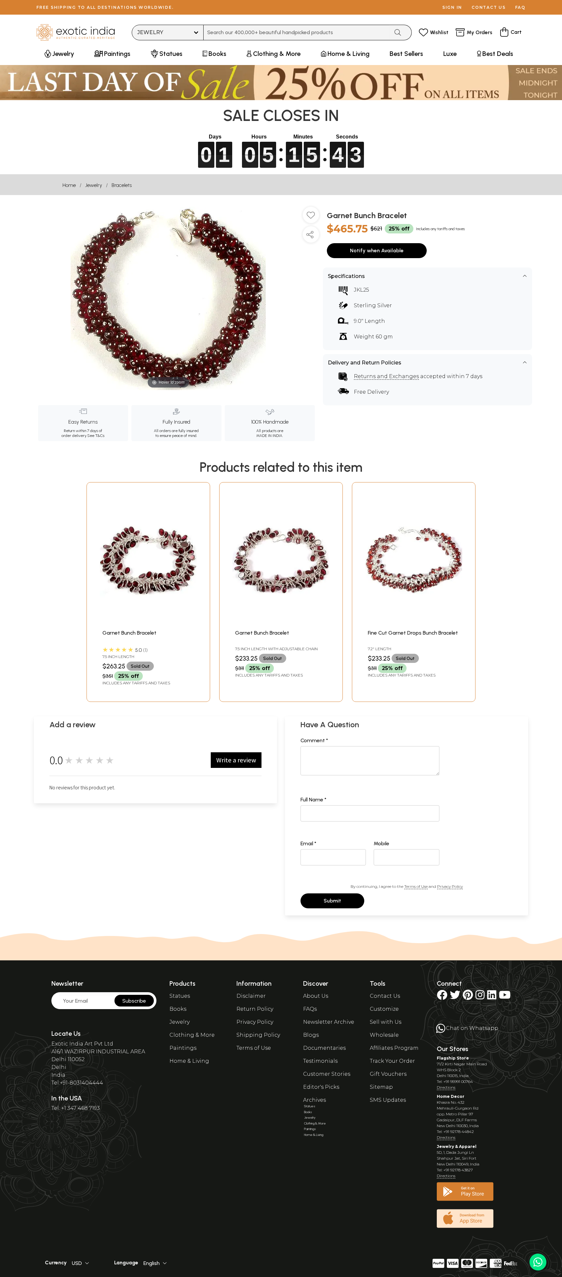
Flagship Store (453, 1058)
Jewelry (93, 185)
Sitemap (381, 1087)
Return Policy (254, 1009)
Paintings (182, 1048)
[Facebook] (442, 997)
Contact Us (385, 996)
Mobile (381, 843)
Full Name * (314, 799)
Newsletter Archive (328, 1022)
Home (69, 185)
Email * (308, 843)
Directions (446, 1087)
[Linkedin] (491, 997)
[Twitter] (455, 997)
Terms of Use (416, 886)
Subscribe (134, 1001)
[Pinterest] (468, 997)
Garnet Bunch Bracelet (129, 633)
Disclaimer (251, 996)
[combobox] (296, 32)
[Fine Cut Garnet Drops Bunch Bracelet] (413, 623)
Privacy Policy (450, 886)
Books (177, 1009)
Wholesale (384, 1035)
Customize (384, 1009)
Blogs (311, 1035)
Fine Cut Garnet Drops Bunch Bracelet (413, 633)
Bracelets (122, 185)
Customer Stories (326, 1074)
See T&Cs (95, 435)
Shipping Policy (258, 1035)
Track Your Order (392, 1061)
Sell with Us (385, 1022)
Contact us (489, 7)
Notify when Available (377, 250)
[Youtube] (505, 997)
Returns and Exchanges (386, 376)
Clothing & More (192, 1035)
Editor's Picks (321, 1087)
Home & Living (189, 1061)
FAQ (520, 7)
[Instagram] (480, 997)
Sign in (452, 7)
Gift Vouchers (388, 1074)
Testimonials (320, 1061)
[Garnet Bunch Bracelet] (148, 623)
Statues (179, 996)
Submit (332, 901)
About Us (315, 996)
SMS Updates (388, 1100)
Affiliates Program (394, 1048)
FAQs (310, 1009)
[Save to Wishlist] (311, 217)
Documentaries (324, 1048)
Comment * (314, 740)
